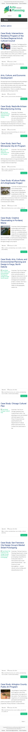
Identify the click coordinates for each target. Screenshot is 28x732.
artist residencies (19, 64)
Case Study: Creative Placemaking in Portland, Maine (12, 220)
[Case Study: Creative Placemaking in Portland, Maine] (5, 226)
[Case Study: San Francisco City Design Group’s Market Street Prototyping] (5, 551)
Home (3, 3)
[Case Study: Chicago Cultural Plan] (5, 409)
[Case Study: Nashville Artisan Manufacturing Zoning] (5, 112)
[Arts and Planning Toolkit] (14, 6)
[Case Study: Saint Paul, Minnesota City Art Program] (5, 149)
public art (10, 65)
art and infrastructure (8, 208)
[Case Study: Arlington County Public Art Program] (5, 690)
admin (4, 61)
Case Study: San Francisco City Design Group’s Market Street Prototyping (13, 545)
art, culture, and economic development (12, 96)
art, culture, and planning (9, 64)
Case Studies (22, 3)
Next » (23, 721)
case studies (5, 65)
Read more (23, 67)
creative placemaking (13, 393)
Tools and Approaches (12, 3)
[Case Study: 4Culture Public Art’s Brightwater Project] (5, 186)
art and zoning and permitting (10, 132)
